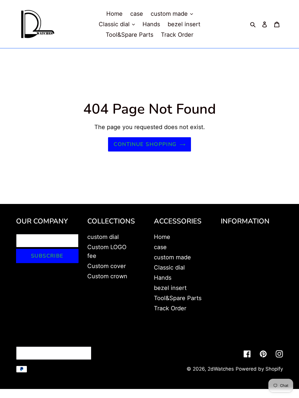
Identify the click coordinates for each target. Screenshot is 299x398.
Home (162, 236)
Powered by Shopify (259, 369)
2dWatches (221, 369)
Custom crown (107, 276)
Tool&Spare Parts (177, 298)
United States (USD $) (52, 353)
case (160, 247)
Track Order (170, 308)
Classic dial (169, 267)
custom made (172, 257)
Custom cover (106, 266)
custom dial (103, 236)
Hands (162, 277)
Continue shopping (145, 144)
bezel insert (170, 287)
